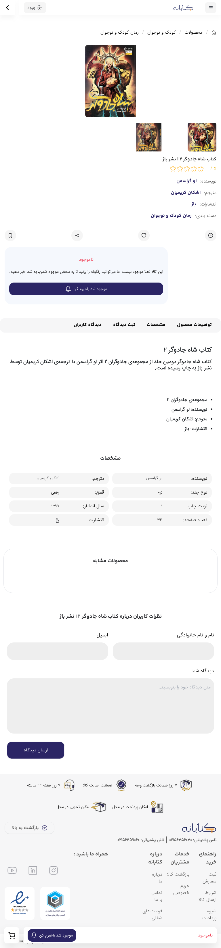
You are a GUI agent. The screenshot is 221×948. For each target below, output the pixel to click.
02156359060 (128, 840)
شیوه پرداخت (209, 914)
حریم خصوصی (181, 889)
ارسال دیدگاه (36, 750)
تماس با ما (156, 896)
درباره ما (157, 878)
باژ (193, 204)
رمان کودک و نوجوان (119, 32)
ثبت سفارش (209, 878)
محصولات (193, 32)
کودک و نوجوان (161, 32)
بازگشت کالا (178, 874)
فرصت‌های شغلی (152, 914)
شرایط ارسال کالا (207, 896)
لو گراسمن (186, 181)
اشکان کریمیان (186, 192)
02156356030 (180, 840)
